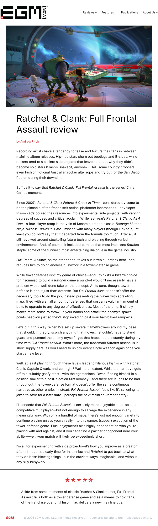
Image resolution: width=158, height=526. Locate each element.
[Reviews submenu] (96, 12)
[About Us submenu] (157, 12)
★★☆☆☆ (79, 480)
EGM (10, 518)
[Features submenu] (115, 12)
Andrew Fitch (29, 141)
